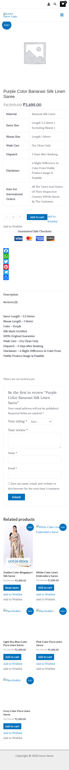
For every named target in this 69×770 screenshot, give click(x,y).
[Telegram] (34, 272)
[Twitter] (34, 261)
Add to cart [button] (45, 587)
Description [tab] (10, 294)
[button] (55, 4)
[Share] (34, 277)
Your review (18, 430)
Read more (12, 587)
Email (12, 468)
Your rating (17, 421)
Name (12, 453)
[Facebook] (34, 251)
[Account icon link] (48, 4)
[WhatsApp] (34, 256)
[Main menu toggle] (62, 15)
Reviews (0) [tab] (10, 302)
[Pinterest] (34, 266)
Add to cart (37, 217)
